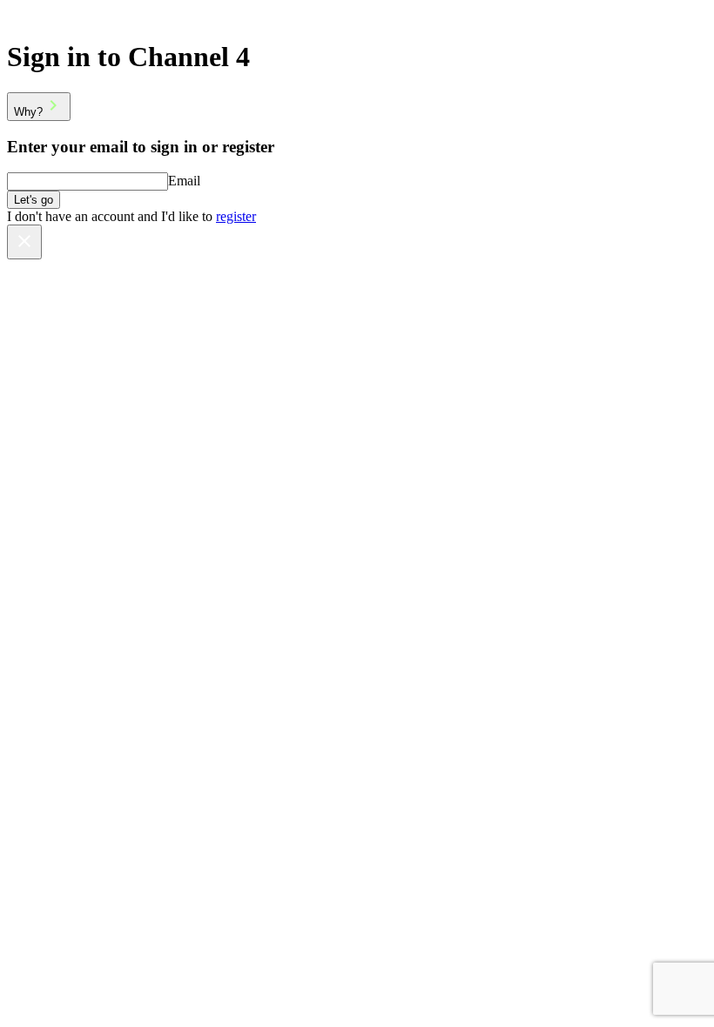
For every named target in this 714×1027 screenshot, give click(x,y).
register (236, 216)
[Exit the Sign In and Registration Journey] (24, 242)
